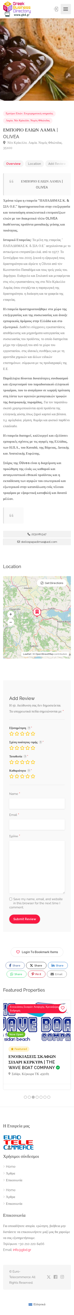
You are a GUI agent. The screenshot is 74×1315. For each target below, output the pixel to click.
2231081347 (38, 534)
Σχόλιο (14, 836)
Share (16, 965)
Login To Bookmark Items (40, 952)
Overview (13, 164)
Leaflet (27, 654)
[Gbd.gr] (17, 9)
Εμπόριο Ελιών (14, 113)
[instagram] (62, 1277)
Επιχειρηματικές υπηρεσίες (38, 113)
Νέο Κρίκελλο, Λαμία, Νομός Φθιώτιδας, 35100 (33, 145)
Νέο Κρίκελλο (21, 120)
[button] (10, 614)
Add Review (57, 164)
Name (14, 794)
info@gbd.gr (22, 1250)
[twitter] (48, 1277)
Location (34, 164)
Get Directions (54, 583)
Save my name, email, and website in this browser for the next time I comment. (36, 903)
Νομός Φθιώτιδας (40, 120)
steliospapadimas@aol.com (39, 541)
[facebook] (55, 1277)
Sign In (56, 9)
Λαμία (9, 120)
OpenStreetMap (44, 654)
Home (10, 1167)
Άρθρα (10, 1173)
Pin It (38, 974)
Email (14, 815)
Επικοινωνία (14, 1180)
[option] (37, 59)
